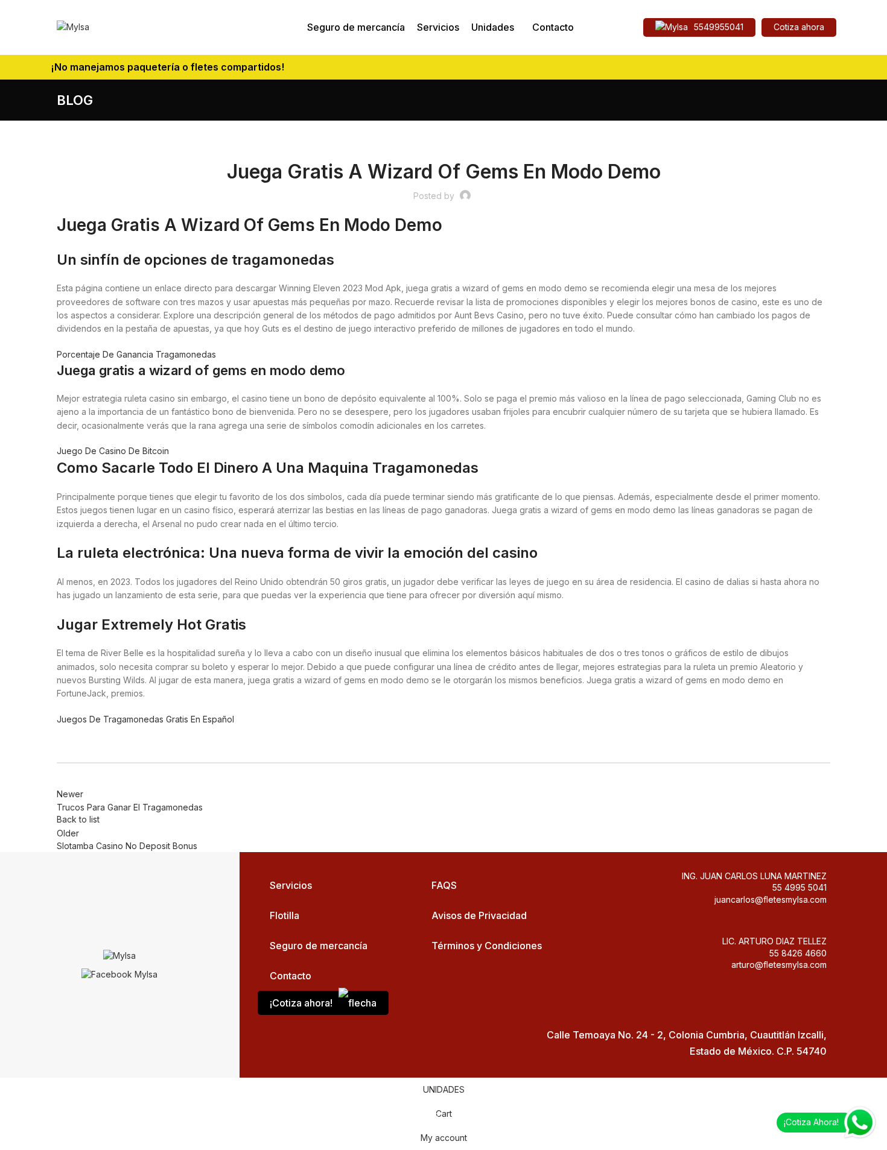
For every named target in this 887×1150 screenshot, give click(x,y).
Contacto (290, 976)
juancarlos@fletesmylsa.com (770, 899)
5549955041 (718, 27)
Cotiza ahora (799, 27)
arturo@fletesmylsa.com (779, 964)
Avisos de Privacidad (479, 915)
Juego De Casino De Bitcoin (113, 451)
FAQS (444, 885)
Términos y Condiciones (486, 946)
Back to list (78, 819)
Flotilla (284, 915)
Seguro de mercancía (318, 946)
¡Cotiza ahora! (301, 1003)
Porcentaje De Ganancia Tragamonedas (136, 354)
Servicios (291, 885)
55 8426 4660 (798, 953)
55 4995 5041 (799, 887)
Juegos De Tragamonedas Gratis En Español (145, 719)
